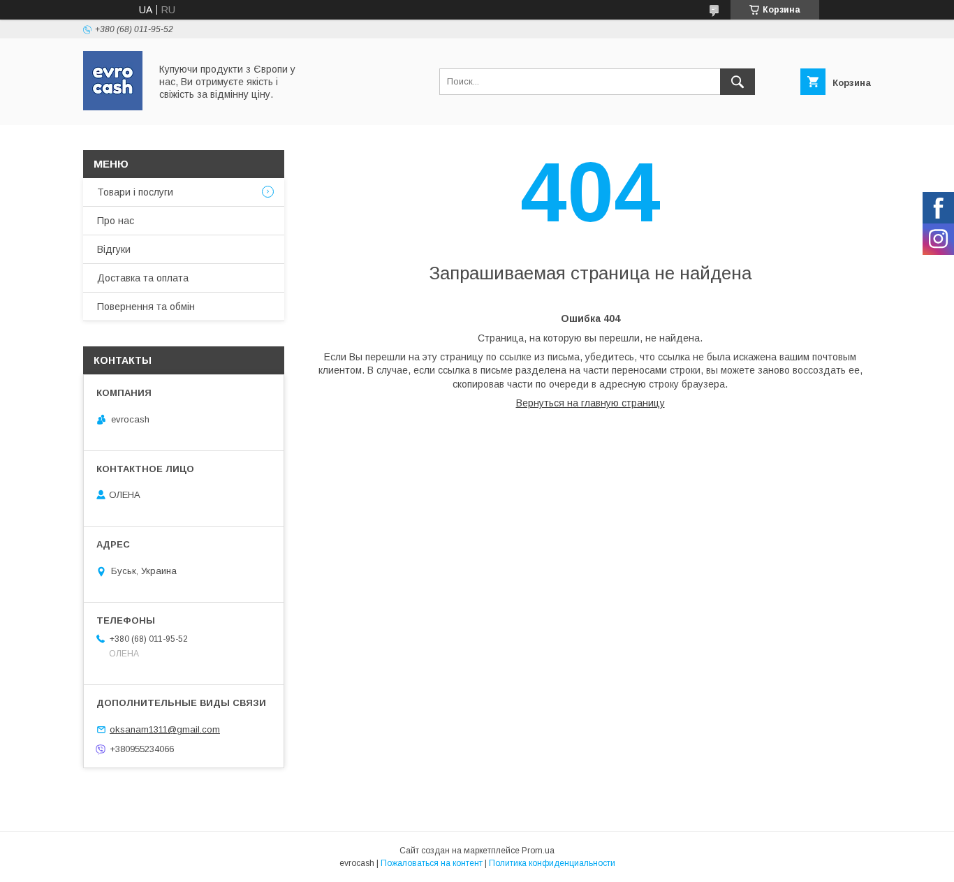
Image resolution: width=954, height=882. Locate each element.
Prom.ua (538, 850)
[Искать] (737, 81)
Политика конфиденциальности (552, 863)
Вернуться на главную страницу (590, 403)
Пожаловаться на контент (432, 863)
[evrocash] (112, 106)
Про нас (115, 220)
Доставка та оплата (143, 278)
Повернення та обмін (146, 306)
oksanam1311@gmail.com (165, 729)
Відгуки (114, 249)
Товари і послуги (135, 192)
